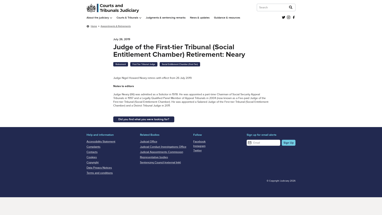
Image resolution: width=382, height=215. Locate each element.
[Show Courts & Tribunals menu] (140, 18)
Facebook (199, 141)
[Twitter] (283, 18)
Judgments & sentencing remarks (165, 17)
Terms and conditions (100, 173)
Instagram (199, 146)
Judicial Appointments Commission (161, 152)
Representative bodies (154, 157)
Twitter (197, 150)
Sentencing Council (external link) (160, 162)
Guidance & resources (227, 17)
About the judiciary (98, 17)
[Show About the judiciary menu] (111, 18)
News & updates (200, 17)
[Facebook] (293, 18)
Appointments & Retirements (116, 26)
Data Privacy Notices (99, 167)
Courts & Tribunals (127, 17)
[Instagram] (288, 18)
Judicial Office (148, 141)
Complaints (93, 147)
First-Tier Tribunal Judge (144, 64)
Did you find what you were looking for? (143, 119)
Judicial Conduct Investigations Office (163, 147)
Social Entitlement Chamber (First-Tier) (180, 64)
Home (94, 26)
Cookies (92, 157)
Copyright (93, 162)
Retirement (120, 64)
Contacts (92, 152)
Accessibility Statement (101, 141)
